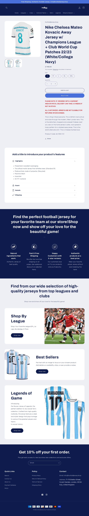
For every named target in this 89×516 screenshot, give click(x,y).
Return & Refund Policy (39, 478)
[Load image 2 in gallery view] (18, 63)
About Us (7, 482)
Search (7, 475)
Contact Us (8, 478)
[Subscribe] (59, 463)
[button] (7, 8)
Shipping (55, 69)
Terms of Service (37, 482)
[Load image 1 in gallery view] (9, 63)
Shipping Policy (36, 485)
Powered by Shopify (51, 509)
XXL (71, 76)
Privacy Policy (36, 475)
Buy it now (64, 95)
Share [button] (49, 138)
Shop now (17, 335)
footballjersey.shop (41, 509)
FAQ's (6, 488)
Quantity (47, 80)
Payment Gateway (10, 485)
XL (64, 76)
